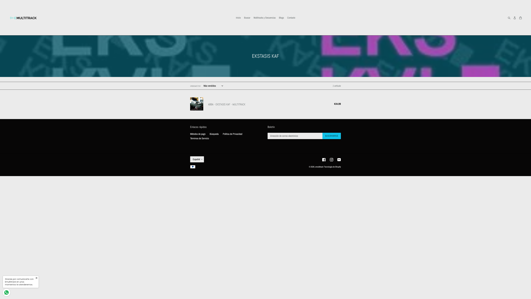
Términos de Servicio (199, 138)
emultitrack (319, 166)
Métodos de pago (197, 134)
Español (196, 159)
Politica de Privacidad (232, 134)
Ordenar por (195, 86)
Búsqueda (214, 134)
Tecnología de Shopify (332, 166)
